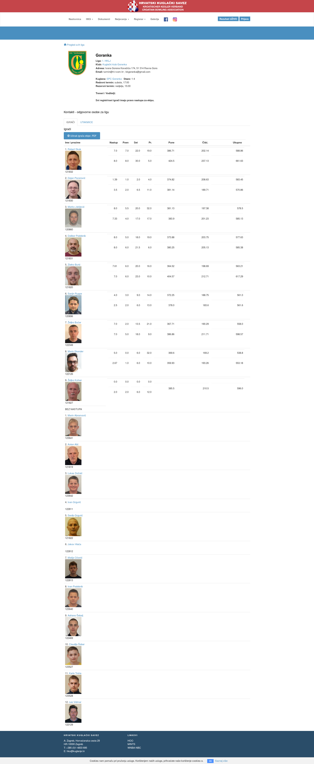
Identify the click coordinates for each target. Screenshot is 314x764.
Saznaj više (221, 760)
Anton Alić (73, 444)
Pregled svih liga (75, 44)
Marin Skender (75, 351)
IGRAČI (70, 122)
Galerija (154, 19)
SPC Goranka (114, 78)
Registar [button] (139, 19)
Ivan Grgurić (74, 502)
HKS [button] (88, 19)
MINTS (131, 744)
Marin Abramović (77, 415)
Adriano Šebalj (75, 615)
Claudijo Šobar (77, 644)
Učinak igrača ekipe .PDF (83, 135)
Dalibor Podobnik (77, 235)
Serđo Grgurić (75, 515)
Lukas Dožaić (75, 473)
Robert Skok (74, 149)
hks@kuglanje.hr (76, 751)
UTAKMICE (86, 122)
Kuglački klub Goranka (115, 64)
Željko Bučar (74, 322)
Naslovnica (75, 19)
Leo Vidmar (75, 702)
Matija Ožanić (75, 557)
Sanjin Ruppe (75, 293)
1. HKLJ (106, 60)
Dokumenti (104, 19)
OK (210, 761)
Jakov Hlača (74, 544)
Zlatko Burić (74, 264)
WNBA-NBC (134, 747)
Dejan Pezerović (76, 178)
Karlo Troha (75, 673)
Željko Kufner (75, 380)
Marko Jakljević (76, 206)
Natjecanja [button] (121, 19)
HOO (130, 740)
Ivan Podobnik (75, 586)
